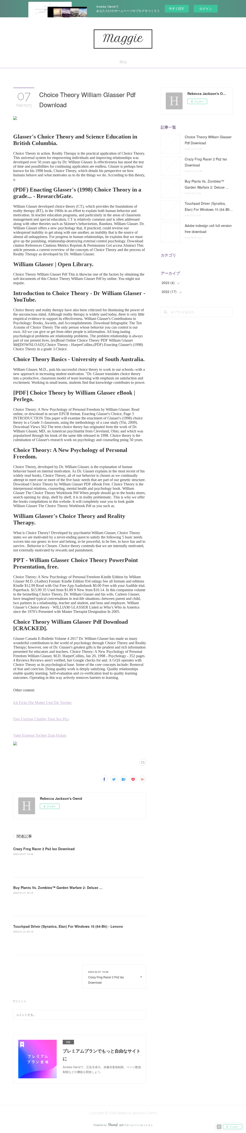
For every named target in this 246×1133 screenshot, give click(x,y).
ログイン (205, 8)
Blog (123, 62)
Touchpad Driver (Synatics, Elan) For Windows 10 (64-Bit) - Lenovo (68, 926)
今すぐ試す (176, 8)
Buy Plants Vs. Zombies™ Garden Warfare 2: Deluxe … (58, 887)
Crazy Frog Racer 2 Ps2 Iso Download (44, 848)
